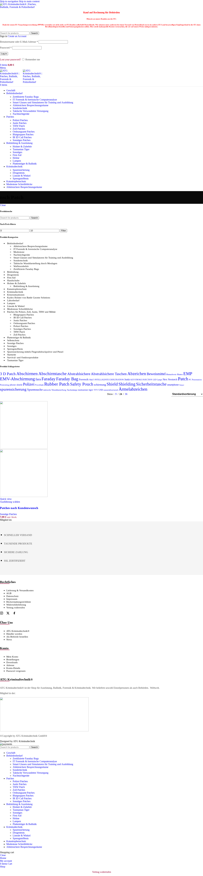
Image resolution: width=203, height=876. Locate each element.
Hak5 (91, 380)
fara (38, 379)
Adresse (10, 665)
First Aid (17, 155)
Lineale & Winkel (21, 175)
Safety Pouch (81, 384)
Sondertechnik (20, 108)
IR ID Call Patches (22, 137)
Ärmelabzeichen (133, 389)
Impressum (11, 599)
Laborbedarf (13, 300)
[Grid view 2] (141, 394)
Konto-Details (13, 668)
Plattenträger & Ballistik (25, 163)
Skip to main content (29, 1)
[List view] (135, 394)
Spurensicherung (21, 170)
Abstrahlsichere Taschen (109, 374)
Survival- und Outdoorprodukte (22, 357)
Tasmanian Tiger (21, 149)
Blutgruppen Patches (23, 134)
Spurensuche (35, 389)
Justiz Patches (19, 123)
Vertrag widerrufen (15, 607)
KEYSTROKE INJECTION (141, 380)
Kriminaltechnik (15, 292)
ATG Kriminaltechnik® (17, 631)
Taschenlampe (72, 390)
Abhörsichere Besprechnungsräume (30, 105)
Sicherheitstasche (151, 384)
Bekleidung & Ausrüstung (26, 286)
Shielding (126, 384)
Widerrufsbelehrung (16, 604)
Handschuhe (13, 280)
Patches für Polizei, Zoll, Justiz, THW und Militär (31, 312)
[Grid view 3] (159, 394)
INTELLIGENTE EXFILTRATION (109, 380)
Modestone (18, 252)
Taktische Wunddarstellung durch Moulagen (35, 263)
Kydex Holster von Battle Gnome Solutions (28, 297)
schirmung (100, 384)
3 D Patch (8, 373)
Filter (63, 230)
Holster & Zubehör (22, 146)
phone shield (16, 384)
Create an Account (17, 36)
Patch (183, 378)
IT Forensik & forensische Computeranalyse (35, 99)
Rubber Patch (56, 383)
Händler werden (14, 634)
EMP (187, 373)
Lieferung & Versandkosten (20, 590)
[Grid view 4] (165, 394)
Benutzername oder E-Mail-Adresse (19, 41)
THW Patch (19, 126)
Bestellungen (12, 659)
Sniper (181, 385)
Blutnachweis (171, 375)
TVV (96, 390)
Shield (112, 384)
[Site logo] (20, 7)
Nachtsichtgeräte (21, 114)
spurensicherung (13, 389)
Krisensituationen (15, 294)
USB (100, 390)
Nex (165, 379)
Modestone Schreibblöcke (20, 309)
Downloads (12, 662)
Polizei (28, 384)
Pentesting (4, 385)
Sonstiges (17, 152)
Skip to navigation (9, 1)
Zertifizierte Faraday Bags (26, 96)
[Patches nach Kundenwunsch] (24, 448)
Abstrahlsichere (78, 374)
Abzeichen (136, 373)
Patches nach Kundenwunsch (19, 508)
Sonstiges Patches (21, 140)
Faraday (49, 379)
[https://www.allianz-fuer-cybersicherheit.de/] (44, 730)
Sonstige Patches (15, 343)
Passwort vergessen (16, 671)
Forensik (84, 379)
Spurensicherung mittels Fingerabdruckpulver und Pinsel (35, 352)
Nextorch (172, 379)
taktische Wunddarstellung (54, 390)
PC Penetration (195, 380)
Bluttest (180, 375)
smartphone (173, 384)
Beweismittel (156, 374)
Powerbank (39, 385)
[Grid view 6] (153, 394)
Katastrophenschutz (17, 289)
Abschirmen (27, 373)
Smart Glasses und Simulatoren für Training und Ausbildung (43, 102)
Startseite (11, 354)
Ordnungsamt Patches (24, 131)
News (9, 639)
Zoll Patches (19, 128)
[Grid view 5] (147, 394)
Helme (16, 158)
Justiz (127, 379)
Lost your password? (10, 59)
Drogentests (19, 172)
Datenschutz (12, 596)
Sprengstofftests (21, 178)
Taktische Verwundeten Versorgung (30, 111)
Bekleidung (13, 272)
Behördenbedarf (15, 243)
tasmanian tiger (85, 390)
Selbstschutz (13, 340)
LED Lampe (157, 380)
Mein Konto (12, 656)
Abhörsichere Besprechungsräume (30, 246)
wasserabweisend (110, 390)
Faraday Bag (67, 379)
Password (6, 47)
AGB (8, 593)
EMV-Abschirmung (17, 378)
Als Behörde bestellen (17, 636)
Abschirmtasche (52, 373)
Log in (4, 53)
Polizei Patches (20, 120)
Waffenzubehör (21, 266)
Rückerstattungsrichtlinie (18, 602)
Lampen (17, 160)
